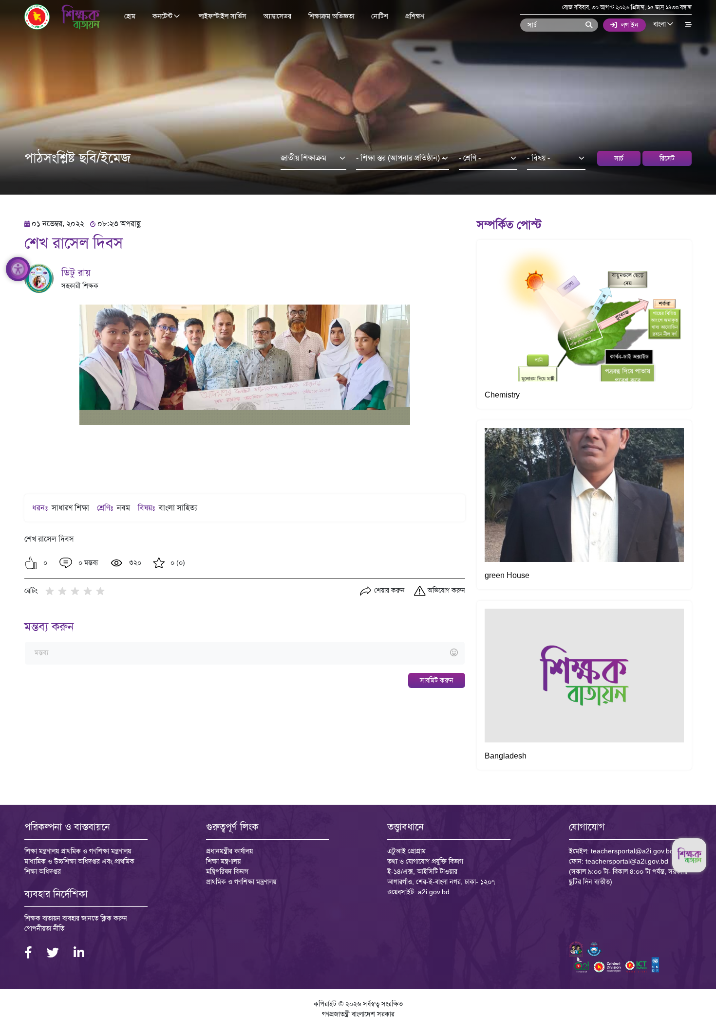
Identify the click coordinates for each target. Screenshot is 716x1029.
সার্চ (618, 158)
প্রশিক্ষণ (414, 16)
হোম (129, 16)
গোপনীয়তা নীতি (44, 928)
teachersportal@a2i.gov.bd (632, 851)
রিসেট (667, 158)
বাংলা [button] (660, 24)
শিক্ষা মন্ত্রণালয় (223, 861)
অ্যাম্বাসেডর (277, 16)
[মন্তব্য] (244, 653)
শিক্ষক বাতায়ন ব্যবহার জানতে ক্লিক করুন (75, 918)
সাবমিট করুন (436, 680)
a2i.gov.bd (434, 892)
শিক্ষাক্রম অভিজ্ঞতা (331, 16)
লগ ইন (630, 25)
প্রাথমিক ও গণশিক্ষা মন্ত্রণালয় (241, 881)
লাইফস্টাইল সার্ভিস (222, 16)
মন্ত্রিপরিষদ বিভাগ (227, 871)
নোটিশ (379, 16)
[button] (31, 563)
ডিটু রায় (76, 272)
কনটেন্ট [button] (163, 16)
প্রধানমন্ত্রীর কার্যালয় (229, 851)
